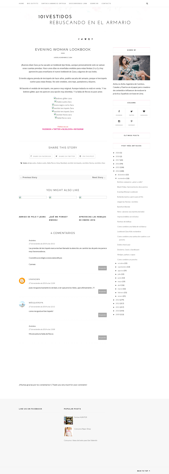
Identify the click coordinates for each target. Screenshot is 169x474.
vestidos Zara (100, 163)
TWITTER (56, 129)
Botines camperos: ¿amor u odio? (130, 182)
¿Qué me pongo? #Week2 (58, 218)
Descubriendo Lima (78, 3)
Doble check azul (123, 245)
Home (21, 3)
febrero (121, 292)
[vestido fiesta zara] (63, 114)
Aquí (95, 68)
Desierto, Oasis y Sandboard (128, 250)
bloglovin (144, 115)
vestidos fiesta (88, 163)
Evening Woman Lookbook (127, 192)
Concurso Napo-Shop (82, 429)
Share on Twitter (67, 156)
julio (119, 274)
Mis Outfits (32, 3)
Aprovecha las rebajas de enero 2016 (92, 218)
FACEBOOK (46, 129)
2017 (118, 160)
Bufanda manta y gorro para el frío (130, 197)
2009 (118, 314)
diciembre (121, 175)
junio (119, 278)
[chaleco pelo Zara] (62, 102)
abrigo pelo (31, 163)
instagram (119, 125)
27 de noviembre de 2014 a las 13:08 (42, 329)
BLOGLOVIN (67, 129)
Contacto (106, 3)
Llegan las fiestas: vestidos (127, 202)
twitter (131, 115)
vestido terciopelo (74, 163)
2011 (118, 307)
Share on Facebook (42, 156)
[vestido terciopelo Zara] (63, 108)
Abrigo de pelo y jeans (32, 217)
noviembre (122, 178)
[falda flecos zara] (63, 118)
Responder (102, 268)
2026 (118, 153)
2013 (118, 300)
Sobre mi (94, 3)
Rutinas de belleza (124, 222)
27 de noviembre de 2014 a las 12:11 (42, 307)
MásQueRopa (36, 302)
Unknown (34, 279)
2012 (118, 303)
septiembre (122, 267)
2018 (118, 156)
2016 (118, 164)
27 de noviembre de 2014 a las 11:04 (42, 283)
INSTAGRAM (78, 129)
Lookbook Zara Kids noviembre (129, 231)
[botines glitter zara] (63, 98)
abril (119, 285)
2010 (118, 311)
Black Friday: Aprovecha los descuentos (132, 187)
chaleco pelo (41, 163)
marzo (120, 289)
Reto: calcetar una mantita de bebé (130, 212)
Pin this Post (88, 156)
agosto (120, 270)
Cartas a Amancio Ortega (53, 3)
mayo (120, 281)
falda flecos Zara (53, 163)
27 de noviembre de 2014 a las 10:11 (42, 244)
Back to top (142, 471)
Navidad (63, 163)
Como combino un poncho (127, 259)
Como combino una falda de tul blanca (131, 226)
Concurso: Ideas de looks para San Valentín (80, 440)
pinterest (131, 125)
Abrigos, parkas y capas (126, 254)
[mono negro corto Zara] (63, 105)
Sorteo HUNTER (80, 417)
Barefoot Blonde (123, 207)
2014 (118, 171)
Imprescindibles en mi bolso (128, 217)
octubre (121, 263)
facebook (119, 115)
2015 (118, 167)
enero (120, 296)
